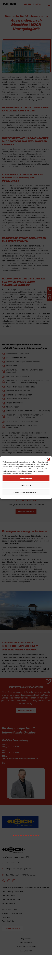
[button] (48, 459)
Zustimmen (26, 478)
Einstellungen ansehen (26, 492)
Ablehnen (26, 485)
